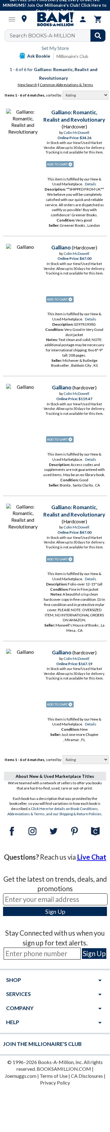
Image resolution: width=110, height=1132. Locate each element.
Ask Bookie (38, 56)
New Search (27, 84)
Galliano (61, 247)
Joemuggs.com (20, 1076)
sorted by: (54, 95)
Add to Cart (60, 164)
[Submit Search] (97, 35)
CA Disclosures (87, 1076)
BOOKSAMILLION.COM (64, 1069)
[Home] (55, 19)
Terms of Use (54, 1076)
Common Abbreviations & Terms (66, 84)
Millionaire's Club (72, 56)
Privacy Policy (55, 1082)
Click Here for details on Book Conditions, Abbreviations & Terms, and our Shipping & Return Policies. (54, 811)
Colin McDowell (76, 132)
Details (90, 184)
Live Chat (91, 857)
